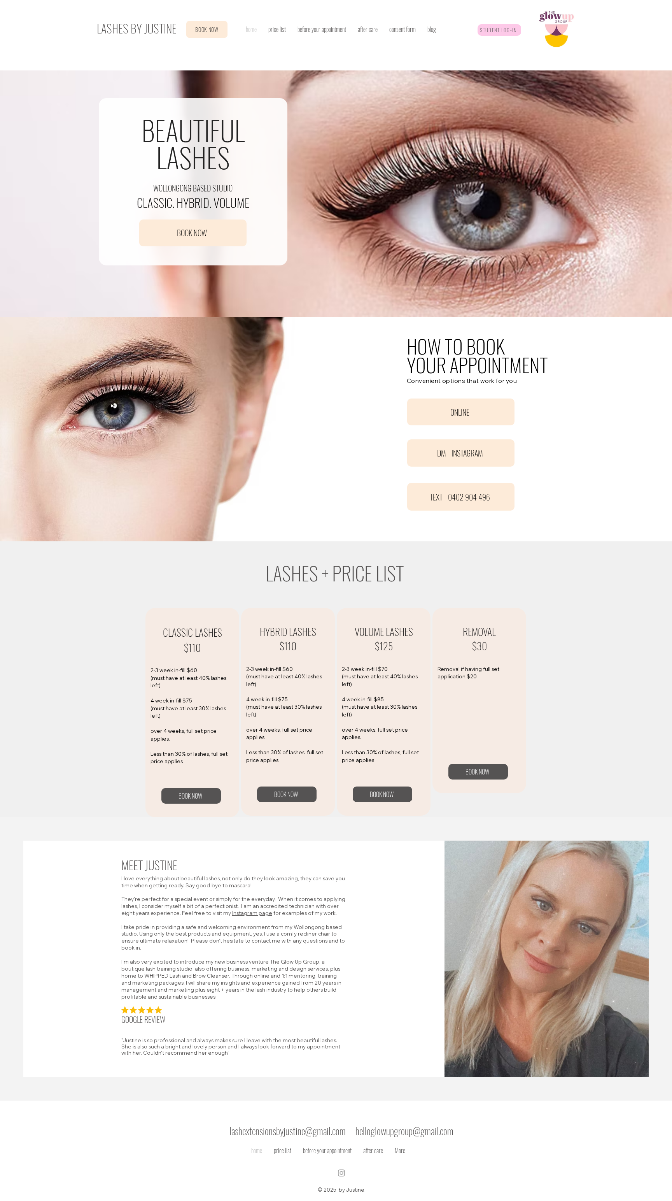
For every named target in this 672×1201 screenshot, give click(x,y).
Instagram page (252, 913)
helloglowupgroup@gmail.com (404, 1131)
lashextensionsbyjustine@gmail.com (287, 1131)
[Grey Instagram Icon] (341, 1173)
